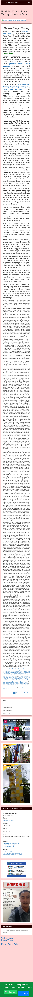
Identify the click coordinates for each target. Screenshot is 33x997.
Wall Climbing (6, 700)
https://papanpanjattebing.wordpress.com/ (12, 851)
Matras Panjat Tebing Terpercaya (17, 671)
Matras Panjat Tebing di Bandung (20, 679)
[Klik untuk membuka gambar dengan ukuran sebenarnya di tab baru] (13, 20)
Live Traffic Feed (16, 863)
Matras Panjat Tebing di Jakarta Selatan (13, 677)
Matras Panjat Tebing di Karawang (9, 685)
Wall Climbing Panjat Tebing (11, 931)
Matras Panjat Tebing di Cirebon (22, 683)
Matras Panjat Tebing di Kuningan (23, 685)
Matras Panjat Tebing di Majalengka (10, 687)
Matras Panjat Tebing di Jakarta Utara (17, 678)
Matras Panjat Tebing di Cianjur (9, 683)
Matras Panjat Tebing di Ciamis (21, 682)
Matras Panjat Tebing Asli (16, 670)
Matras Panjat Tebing (13, 676)
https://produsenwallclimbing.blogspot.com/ (12, 854)
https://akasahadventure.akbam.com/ (11, 843)
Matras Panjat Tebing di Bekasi (22, 681)
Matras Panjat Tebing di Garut (8, 684)
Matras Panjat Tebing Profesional (16, 672)
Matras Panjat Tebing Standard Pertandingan (17, 674)
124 (24, 693)
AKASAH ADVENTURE (10, 2)
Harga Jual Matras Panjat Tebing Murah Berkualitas (15, 668)
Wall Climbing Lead (7, 707)
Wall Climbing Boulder (8, 714)
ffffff (12, 874)
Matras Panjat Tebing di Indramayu (22, 684)
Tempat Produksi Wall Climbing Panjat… (16, 867)
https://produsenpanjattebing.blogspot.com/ (12, 853)
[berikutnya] (27, 693)
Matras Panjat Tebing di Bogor (8, 682)
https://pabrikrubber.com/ (8, 846)
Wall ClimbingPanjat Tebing (7, 939)
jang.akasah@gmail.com (8, 820)
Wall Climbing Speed (7, 710)
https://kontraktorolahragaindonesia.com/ (12, 845)
